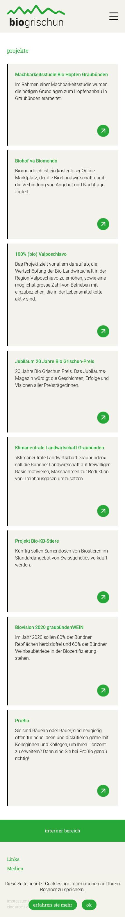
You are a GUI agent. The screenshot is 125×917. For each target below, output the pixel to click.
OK (89, 905)
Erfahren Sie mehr (52, 905)
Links (13, 859)
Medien (15, 868)
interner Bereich (62, 830)
